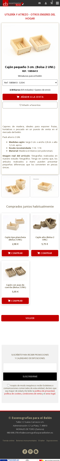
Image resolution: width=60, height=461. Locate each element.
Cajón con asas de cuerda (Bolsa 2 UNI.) (15, 286)
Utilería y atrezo (16, 14)
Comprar (17, 253)
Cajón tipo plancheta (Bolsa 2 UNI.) (15, 238)
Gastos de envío (43, 89)
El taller (41, 440)
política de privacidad (45, 391)
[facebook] (24, 451)
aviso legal (50, 393)
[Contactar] (39, 3)
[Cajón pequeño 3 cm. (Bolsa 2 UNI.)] (30, 45)
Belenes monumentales (26, 440)
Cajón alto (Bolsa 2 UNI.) (45, 238)
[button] (57, 3)
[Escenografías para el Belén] (12, 3)
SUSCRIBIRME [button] (30, 376)
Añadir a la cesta (31, 96)
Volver (30, 318)
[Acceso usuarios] (45, 3)
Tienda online (8, 440)
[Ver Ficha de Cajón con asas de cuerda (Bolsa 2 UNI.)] (15, 272)
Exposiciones (52, 440)
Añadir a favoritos (31, 105)
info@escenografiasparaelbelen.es (35, 432)
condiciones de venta (32, 393)
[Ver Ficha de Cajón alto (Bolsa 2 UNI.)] (44, 224)
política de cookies (12, 393)
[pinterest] (30, 451)
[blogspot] (36, 451)
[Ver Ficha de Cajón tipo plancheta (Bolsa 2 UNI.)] (15, 224)
